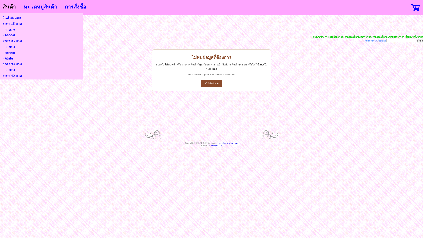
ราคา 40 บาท (12, 76)
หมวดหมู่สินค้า (40, 6)
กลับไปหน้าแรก (211, 83)
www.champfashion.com (228, 143)
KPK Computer (216, 146)
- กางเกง (8, 29)
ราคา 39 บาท (12, 64)
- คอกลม (8, 35)
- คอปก (7, 58)
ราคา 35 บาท (12, 41)
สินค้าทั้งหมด (11, 18)
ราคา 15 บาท (12, 23)
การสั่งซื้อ (75, 6)
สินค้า (9, 6)
